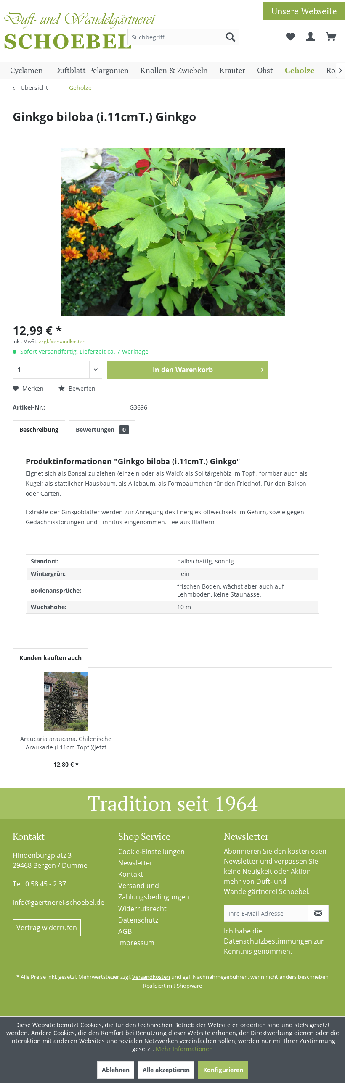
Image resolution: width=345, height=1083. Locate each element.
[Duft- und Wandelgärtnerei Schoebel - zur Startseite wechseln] (80, 33)
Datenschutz (138, 920)
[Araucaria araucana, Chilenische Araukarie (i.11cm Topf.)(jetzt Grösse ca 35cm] (66, 701)
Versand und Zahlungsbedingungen (153, 891)
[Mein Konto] (311, 37)
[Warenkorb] (331, 37)
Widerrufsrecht (142, 908)
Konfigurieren (223, 1070)
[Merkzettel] (290, 37)
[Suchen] (230, 37)
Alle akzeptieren (166, 1070)
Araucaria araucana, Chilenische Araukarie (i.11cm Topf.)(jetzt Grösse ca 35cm (65, 743)
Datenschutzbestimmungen (268, 941)
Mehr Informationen (184, 1049)
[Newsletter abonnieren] (318, 913)
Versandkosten (151, 976)
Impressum (136, 942)
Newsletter (135, 862)
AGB (125, 931)
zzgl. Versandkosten (62, 341)
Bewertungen (101, 430)
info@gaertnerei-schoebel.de (58, 902)
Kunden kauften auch (50, 658)
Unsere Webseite (304, 11)
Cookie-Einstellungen (151, 851)
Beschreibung (38, 430)
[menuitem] (183, 37)
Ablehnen (116, 1070)
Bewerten (81, 388)
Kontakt (130, 874)
